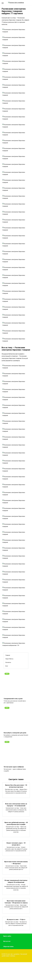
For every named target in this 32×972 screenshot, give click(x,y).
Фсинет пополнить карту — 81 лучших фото (16, 844)
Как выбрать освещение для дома (15, 732)
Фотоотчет (7, 941)
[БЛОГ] (16, 695)
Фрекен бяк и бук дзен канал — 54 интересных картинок (16, 786)
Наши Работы (9, 659)
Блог (6, 666)
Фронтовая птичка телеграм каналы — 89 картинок (16, 862)
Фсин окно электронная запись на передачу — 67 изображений (16, 805)
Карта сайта (7, 936)
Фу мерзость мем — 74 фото (16, 919)
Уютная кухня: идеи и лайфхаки (14, 767)
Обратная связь (8, 946)
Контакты (8, 662)
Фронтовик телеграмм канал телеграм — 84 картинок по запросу (16, 901)
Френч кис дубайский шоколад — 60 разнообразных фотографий (16, 823)
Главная (7, 655)
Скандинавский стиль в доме (13, 698)
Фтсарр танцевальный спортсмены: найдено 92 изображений (16, 881)
